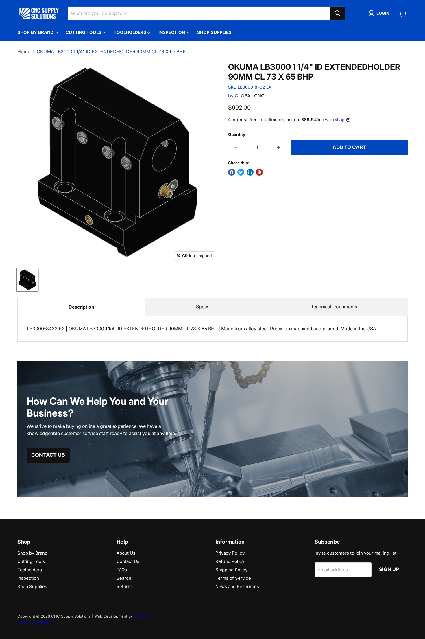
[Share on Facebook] (231, 172)
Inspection (172, 32)
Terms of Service (233, 578)
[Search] (337, 13)
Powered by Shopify (35, 622)
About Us (126, 553)
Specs (202, 307)
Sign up (389, 569)
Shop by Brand (36, 32)
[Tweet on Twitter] (240, 172)
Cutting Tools (84, 32)
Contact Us (128, 561)
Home (23, 51)
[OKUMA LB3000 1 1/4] (27, 279)
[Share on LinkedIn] (250, 172)
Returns (125, 586)
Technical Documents (334, 307)
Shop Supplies (214, 32)
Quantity (236, 134)
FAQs (122, 569)
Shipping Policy (231, 569)
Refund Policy (229, 561)
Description (81, 307)
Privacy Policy (230, 553)
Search (124, 578)
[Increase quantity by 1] (278, 147)
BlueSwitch (144, 616)
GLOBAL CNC (250, 96)
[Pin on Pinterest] (259, 172)
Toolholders (130, 32)
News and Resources (237, 586)
